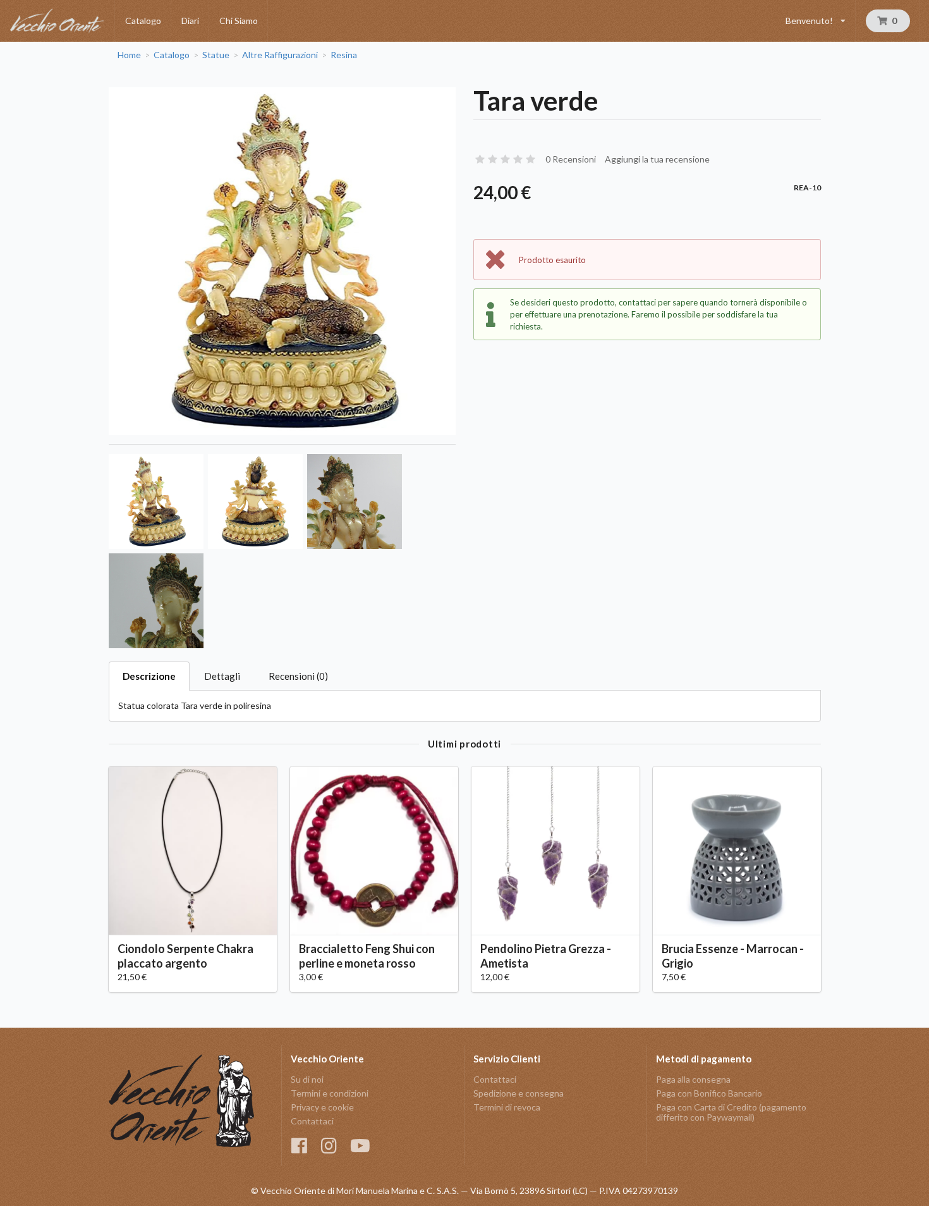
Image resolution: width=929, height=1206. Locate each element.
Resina (344, 55)
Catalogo (143, 20)
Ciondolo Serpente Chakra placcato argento (185, 956)
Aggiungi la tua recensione (657, 159)
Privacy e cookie (322, 1107)
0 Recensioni (570, 159)
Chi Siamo (238, 20)
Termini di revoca (506, 1107)
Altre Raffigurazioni (280, 55)
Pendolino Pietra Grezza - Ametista (545, 956)
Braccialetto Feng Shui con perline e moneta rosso (367, 956)
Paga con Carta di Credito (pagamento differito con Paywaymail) (731, 1112)
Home (129, 55)
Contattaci (312, 1121)
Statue (215, 55)
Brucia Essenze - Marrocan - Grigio (733, 956)
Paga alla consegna (693, 1079)
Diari (190, 20)
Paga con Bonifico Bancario (709, 1093)
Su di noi (307, 1079)
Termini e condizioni (329, 1093)
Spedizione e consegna (518, 1093)
